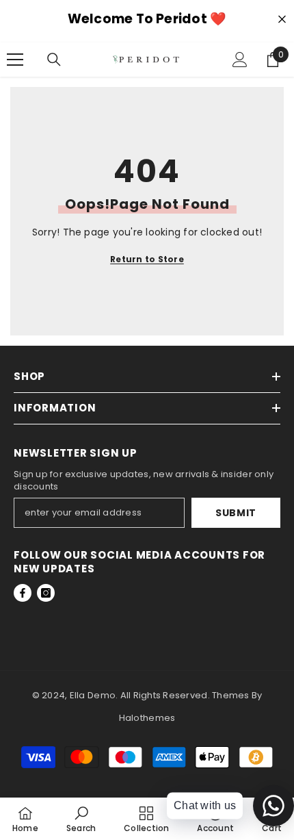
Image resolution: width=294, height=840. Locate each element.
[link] (81, 818)
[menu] (15, 59)
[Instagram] (46, 593)
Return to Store (147, 259)
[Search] (54, 59)
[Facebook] (22, 593)
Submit (235, 513)
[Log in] (240, 59)
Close (282, 19)
